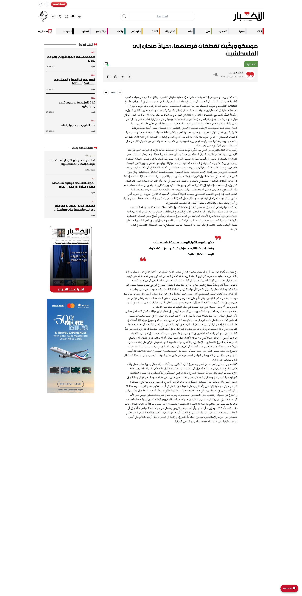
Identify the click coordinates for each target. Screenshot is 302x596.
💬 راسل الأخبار (289, 588)
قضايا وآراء (170, 31)
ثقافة (155, 31)
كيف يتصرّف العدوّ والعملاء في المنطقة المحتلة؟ (74, 81)
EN (53, 16)
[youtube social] (73, 16)
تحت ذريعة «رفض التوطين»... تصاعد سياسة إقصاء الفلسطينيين (72, 162)
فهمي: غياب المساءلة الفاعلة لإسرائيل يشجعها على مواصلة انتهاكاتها (75, 207)
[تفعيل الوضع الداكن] (79, 16)
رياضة (120, 31)
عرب (207, 31)
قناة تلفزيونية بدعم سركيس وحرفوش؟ (77, 104)
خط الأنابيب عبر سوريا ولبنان (78, 125)
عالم (190, 31)
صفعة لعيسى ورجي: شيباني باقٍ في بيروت (71, 58)
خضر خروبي (236, 72)
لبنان (259, 31)
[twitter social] (59, 16)
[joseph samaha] (44, 16)
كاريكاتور (136, 31)
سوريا (241, 31)
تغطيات (85, 31)
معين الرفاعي (89, 170)
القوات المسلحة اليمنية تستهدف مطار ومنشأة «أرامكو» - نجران (73, 185)
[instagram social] (66, 16)
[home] (248, 16)
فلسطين (222, 31)
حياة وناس (101, 31)
